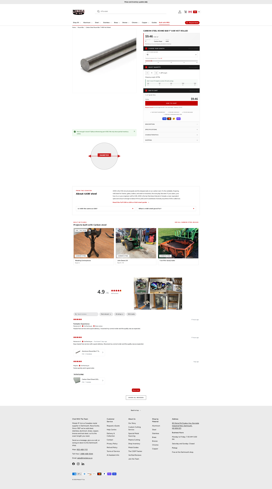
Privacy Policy (112, 444)
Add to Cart (171, 103)
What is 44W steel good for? (150, 208)
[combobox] (130, 11)
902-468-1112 (82, 450)
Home (74, 27)
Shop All (76, 22)
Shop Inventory (134, 444)
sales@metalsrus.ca (84, 458)
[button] (185, 12)
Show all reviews (136, 397)
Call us (93, 131)
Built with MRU (164, 22)
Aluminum (86, 22)
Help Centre (111, 430)
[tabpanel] (136, 353)
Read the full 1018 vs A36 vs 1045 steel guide (130, 202)
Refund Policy (112, 447)
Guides (154, 22)
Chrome (134, 22)
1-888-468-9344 (86, 454)
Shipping (148, 140)
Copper (144, 22)
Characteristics (151, 135)
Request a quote (149, 107)
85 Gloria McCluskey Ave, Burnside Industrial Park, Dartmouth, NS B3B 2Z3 (185, 425)
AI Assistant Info (113, 455)
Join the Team (133, 459)
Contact (110, 440)
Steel (97, 22)
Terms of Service (113, 451)
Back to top (135, 410)
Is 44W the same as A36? (87, 208)
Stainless (106, 22)
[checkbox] (131, 314)
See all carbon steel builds (186, 222)
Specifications (151, 129)
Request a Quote (113, 426)
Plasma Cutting (134, 440)
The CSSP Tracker (135, 451)
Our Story (132, 423)
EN (195, 12)
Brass (116, 22)
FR (199, 12)
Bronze (125, 22)
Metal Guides (133, 447)
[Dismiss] (134, 131)
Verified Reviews (134, 455)
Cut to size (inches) (152, 52)
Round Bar (81, 27)
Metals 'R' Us (81, 479)
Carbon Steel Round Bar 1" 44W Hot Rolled (98, 27)
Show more (136, 390)
